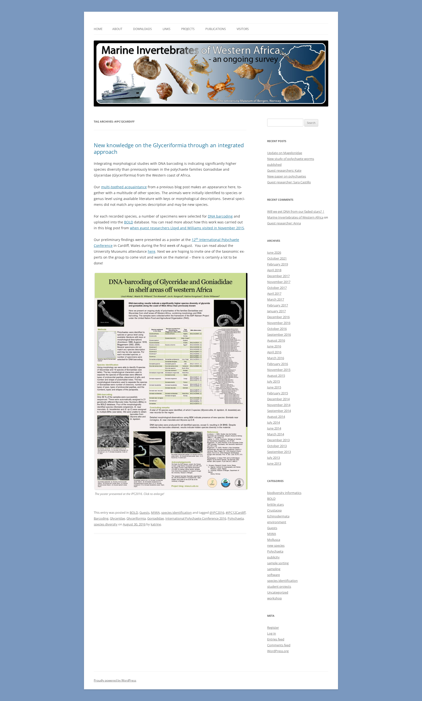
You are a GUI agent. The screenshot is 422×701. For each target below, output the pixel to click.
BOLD (128, 222)
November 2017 (278, 282)
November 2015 (278, 369)
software (273, 575)
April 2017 (274, 293)
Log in (271, 633)
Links (166, 29)
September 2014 (279, 410)
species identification (176, 512)
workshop (274, 598)
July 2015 (273, 381)
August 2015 (276, 375)
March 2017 (275, 299)
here (151, 251)
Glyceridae (117, 518)
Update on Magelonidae (284, 153)
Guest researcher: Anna (284, 223)
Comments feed (278, 645)
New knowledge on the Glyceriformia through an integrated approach (169, 148)
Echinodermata (278, 516)
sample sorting (278, 563)
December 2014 (278, 399)
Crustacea (274, 510)
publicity (273, 557)
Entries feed (275, 639)
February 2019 (277, 264)
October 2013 (277, 446)
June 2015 (274, 387)
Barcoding (101, 518)
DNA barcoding (220, 216)
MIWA (155, 512)
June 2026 (274, 252)
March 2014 (275, 434)
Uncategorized (277, 592)
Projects (188, 29)
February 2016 (277, 364)
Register (273, 627)
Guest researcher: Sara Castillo (289, 182)
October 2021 (277, 258)
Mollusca (273, 539)
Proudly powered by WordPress (115, 680)
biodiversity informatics (284, 493)
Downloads (142, 29)
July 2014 (273, 422)
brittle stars (275, 504)
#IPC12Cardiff (236, 512)
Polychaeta (236, 518)
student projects (279, 586)
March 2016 (275, 358)
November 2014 (278, 405)
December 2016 (278, 317)
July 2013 (273, 457)
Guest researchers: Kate (284, 170)
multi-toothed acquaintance (124, 187)
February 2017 (277, 305)
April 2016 (274, 352)
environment (276, 522)
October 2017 (277, 287)
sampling (273, 569)
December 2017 (278, 276)
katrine (156, 524)
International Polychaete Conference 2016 (195, 518)
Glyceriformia (136, 518)
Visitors (243, 29)
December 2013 (278, 440)
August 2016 (276, 340)
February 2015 (277, 393)
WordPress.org (278, 651)
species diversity (105, 524)
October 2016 (277, 328)
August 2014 (276, 416)
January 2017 (276, 311)
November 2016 (278, 323)
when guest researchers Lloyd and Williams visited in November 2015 (187, 228)
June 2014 (274, 428)
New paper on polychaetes (286, 176)
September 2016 (279, 334)
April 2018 (274, 270)
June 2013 (274, 463)
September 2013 (279, 452)
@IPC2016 (217, 512)
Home (98, 29)
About (117, 29)
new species (276, 545)
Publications (215, 29)
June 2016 (274, 346)
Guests (144, 512)
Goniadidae (155, 518)
